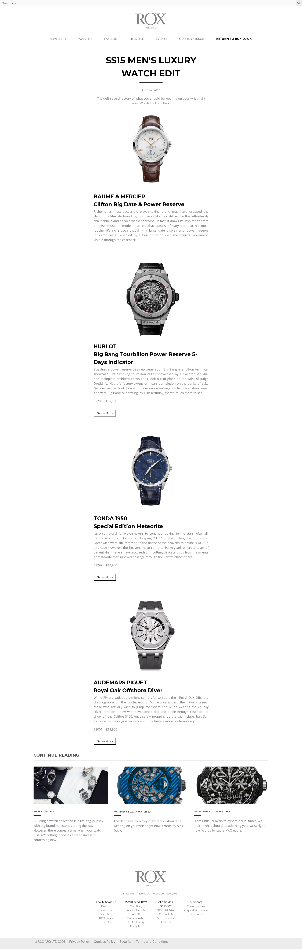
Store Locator (166, 918)
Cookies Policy (104, 941)
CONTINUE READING (56, 755)
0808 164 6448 (165, 910)
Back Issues (196, 914)
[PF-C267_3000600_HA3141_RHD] (151, 471)
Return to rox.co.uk (234, 39)
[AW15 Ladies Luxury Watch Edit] (231, 785)
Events (161, 39)
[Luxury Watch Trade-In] (71, 785)
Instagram (127, 893)
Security (126, 941)
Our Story (136, 906)
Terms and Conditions (152, 941)
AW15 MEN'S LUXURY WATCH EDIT (133, 811)
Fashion (110, 39)
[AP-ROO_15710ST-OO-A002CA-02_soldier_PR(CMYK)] (151, 635)
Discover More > (105, 413)
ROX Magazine (106, 902)
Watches (85, 39)
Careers (166, 922)
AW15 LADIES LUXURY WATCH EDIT (214, 811)
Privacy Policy (79, 941)
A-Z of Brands (136, 910)
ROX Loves (106, 918)
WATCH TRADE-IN (44, 811)
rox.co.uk (172, 893)
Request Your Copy (196, 910)
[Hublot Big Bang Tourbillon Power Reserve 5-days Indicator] (151, 299)
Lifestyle (137, 39)
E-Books (196, 902)
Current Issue (191, 39)
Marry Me (136, 926)
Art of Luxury (136, 922)
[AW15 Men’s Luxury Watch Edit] (151, 785)
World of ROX (136, 902)
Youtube (158, 893)
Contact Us (166, 914)
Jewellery (58, 39)
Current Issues (196, 906)
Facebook (143, 893)
